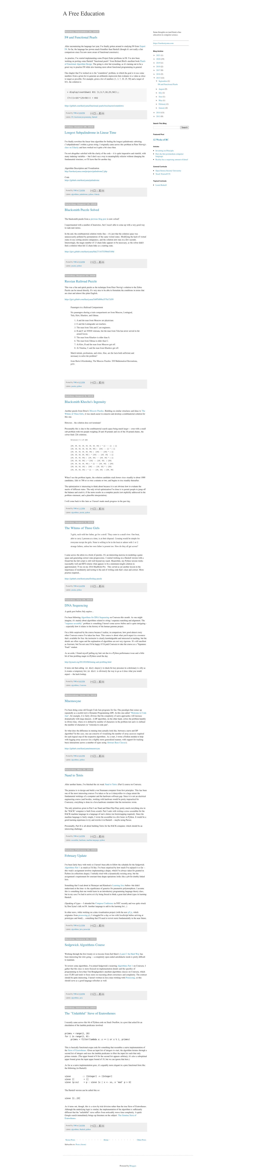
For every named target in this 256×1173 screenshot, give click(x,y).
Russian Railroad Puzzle (81, 281)
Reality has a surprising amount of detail (172, 159)
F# (72, 117)
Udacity (97, 194)
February (162, 104)
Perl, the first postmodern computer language (169, 155)
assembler (74, 840)
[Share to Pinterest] (102, 113)
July (161, 92)
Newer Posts (70, 1139)
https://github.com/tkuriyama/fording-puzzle (83, 578)
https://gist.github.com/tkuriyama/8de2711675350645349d (89, 251)
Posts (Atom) (81, 1144)
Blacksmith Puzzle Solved (82, 210)
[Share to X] (97, 113)
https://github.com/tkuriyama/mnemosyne (82, 748)
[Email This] (91, 113)
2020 (158, 59)
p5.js (130, 912)
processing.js (83, 915)
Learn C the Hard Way (129, 953)
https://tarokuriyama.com (163, 43)
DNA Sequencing (76, 605)
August (162, 89)
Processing (130, 977)
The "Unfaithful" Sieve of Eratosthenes (90, 1013)
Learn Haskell (161, 185)
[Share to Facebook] (100, 113)
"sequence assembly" (74, 623)
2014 (158, 112)
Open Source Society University (168, 170)
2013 (158, 116)
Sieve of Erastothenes (77, 1050)
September (163, 81)
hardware (82, 840)
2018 (158, 66)
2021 (158, 55)
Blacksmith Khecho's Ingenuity (85, 401)
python (90, 194)
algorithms (75, 194)
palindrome (84, 194)
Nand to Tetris (74, 775)
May (161, 100)
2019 (158, 62)
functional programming (82, 117)
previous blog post (98, 218)
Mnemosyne (73, 701)
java (81, 929)
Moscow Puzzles (97, 410)
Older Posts (141, 1139)
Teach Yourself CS (163, 174)
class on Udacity (72, 147)
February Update (76, 855)
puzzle (73, 266)
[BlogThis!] (94, 113)
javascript (86, 929)
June (161, 96)
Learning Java (118, 885)
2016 (158, 74)
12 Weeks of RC (161, 139)
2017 (158, 70)
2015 (158, 77)
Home (106, 1139)
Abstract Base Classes (116, 742)
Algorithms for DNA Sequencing (95, 617)
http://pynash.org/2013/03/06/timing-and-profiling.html (88, 662)
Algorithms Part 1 (72, 867)
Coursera (83, 685)
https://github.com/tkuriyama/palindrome (82, 180)
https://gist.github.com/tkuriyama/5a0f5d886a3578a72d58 (89, 299)
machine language (93, 840)
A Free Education (84, 13)
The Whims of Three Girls (82, 528)
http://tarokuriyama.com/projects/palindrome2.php (86, 171)
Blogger (132, 1165)
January (162, 108)
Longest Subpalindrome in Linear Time (90, 132)
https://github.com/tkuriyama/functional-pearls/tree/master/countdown (94, 105)
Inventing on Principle (165, 150)
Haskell (94, 117)
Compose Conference (104, 903)
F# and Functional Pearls (81, 37)
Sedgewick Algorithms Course (85, 944)
